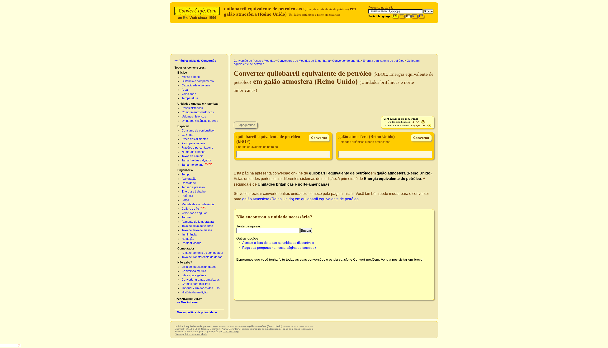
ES (402, 16)
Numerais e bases (193, 152)
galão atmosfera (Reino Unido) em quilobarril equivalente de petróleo (300, 199)
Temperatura (190, 98)
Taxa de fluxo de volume (197, 226)
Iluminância (189, 234)
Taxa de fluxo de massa (197, 230)
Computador (185, 248)
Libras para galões (194, 275)
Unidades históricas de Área (200, 120)
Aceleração (189, 178)
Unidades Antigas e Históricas (197, 103)
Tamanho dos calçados (197, 160)
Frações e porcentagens (197, 147)
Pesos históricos (192, 108)
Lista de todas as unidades (199, 266)
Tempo (186, 174)
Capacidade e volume (196, 85)
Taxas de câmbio (193, 156)
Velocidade (189, 94)
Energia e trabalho (194, 191)
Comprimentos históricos (198, 112)
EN (395, 16)
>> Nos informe (187, 302)
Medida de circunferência (198, 204)
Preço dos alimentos (195, 139)
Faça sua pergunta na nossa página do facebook (279, 247)
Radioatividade (191, 243)
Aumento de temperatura (198, 221)
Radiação (188, 238)
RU (414, 16)
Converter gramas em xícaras (201, 279)
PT (408, 16)
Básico (182, 72)
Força (185, 200)
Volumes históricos (194, 116)
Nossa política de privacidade (197, 312)
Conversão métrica (194, 271)
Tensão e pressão (193, 187)
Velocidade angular (194, 213)
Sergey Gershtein (210, 329)
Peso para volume (193, 143)
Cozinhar (188, 134)
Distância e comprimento (198, 81)
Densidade (189, 183)
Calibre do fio (190, 208)
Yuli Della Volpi (231, 331)
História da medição (195, 292)
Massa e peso (191, 77)
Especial (183, 126)
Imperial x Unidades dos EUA (201, 288)
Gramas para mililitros (196, 284)
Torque (186, 217)
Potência (187, 196)
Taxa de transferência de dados (202, 257)
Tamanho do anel (193, 164)
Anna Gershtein (230, 329)
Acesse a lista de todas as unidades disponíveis (278, 243)
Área (185, 89)
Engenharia (185, 170)
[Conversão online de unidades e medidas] (198, 12)
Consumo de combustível (198, 130)
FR (421, 16)
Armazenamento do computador (202, 252)
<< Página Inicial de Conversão (195, 60)
